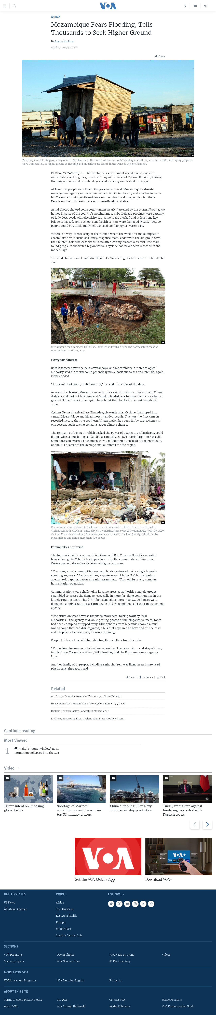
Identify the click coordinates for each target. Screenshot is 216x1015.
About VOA (11, 1006)
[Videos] (195, 5)
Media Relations (119, 1006)
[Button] (160, 56)
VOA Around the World (71, 1006)
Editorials (115, 980)
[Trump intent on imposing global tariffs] (28, 789)
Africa (55, 17)
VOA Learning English (71, 980)
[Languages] (185, 5)
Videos (166, 954)
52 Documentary (119, 961)
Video (9, 768)
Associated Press (64, 41)
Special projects (14, 961)
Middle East (63, 928)
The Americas (64, 909)
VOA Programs (13, 954)
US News (9, 902)
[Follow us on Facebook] (111, 904)
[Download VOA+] (178, 856)
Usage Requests (172, 999)
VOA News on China (121, 954)
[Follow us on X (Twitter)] (119, 904)
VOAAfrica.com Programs (20, 980)
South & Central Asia (69, 935)
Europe (60, 922)
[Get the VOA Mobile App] (108, 856)
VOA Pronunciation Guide (178, 1006)
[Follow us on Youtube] (127, 904)
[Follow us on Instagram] (135, 904)
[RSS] (143, 904)
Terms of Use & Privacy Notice (23, 999)
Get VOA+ (63, 999)
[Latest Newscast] (205, 5)
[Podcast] (151, 904)
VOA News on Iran (68, 961)
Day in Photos (65, 954)
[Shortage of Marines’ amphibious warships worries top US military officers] (81, 789)
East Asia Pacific (66, 915)
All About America (15, 909)
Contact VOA (117, 999)
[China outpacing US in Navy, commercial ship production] (134, 789)
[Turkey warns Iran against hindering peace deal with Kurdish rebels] (187, 789)
